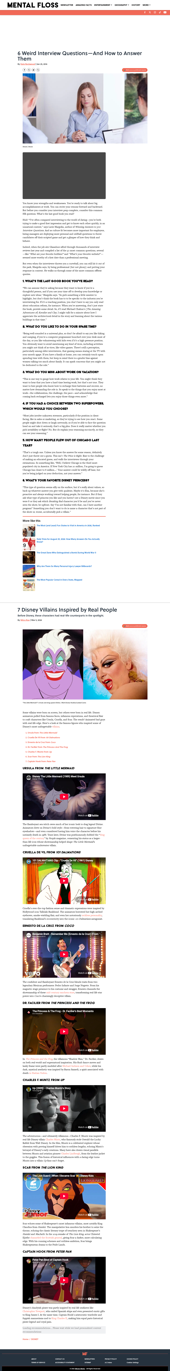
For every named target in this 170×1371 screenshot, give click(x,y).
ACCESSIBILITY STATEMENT (64, 1362)
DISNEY (34, 1339)
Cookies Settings (133, 1362)
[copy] (38, 70)
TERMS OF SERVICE (38, 1362)
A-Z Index (108, 1362)
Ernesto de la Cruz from (41, 742)
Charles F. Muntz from (40, 751)
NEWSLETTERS (90, 1359)
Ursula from (42, 732)
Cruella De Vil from (44, 737)
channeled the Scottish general (46, 1237)
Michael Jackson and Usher (76, 1066)
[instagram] (155, 12)
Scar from (39, 756)
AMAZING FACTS (84, 5)
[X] (150, 12)
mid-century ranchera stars (60, 992)
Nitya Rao (25, 620)
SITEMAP (88, 1362)
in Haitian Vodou (38, 1073)
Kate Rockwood (28, 64)
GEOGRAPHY (121, 5)
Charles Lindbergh (70, 1153)
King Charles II (59, 1318)
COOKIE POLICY (132, 1359)
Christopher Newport (34, 1311)
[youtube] (165, 12)
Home (25, 1339)
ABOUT (33, 1359)
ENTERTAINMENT (102, 5)
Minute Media (80, 1368)
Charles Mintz (53, 1139)
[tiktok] (160, 12)
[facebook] (144, 12)
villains (55, 726)
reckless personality (92, 915)
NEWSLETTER (67, 5)
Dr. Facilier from (48, 746)
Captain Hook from (41, 761)
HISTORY (136, 5)
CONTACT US (59, 1359)
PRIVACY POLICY (111, 1359)
